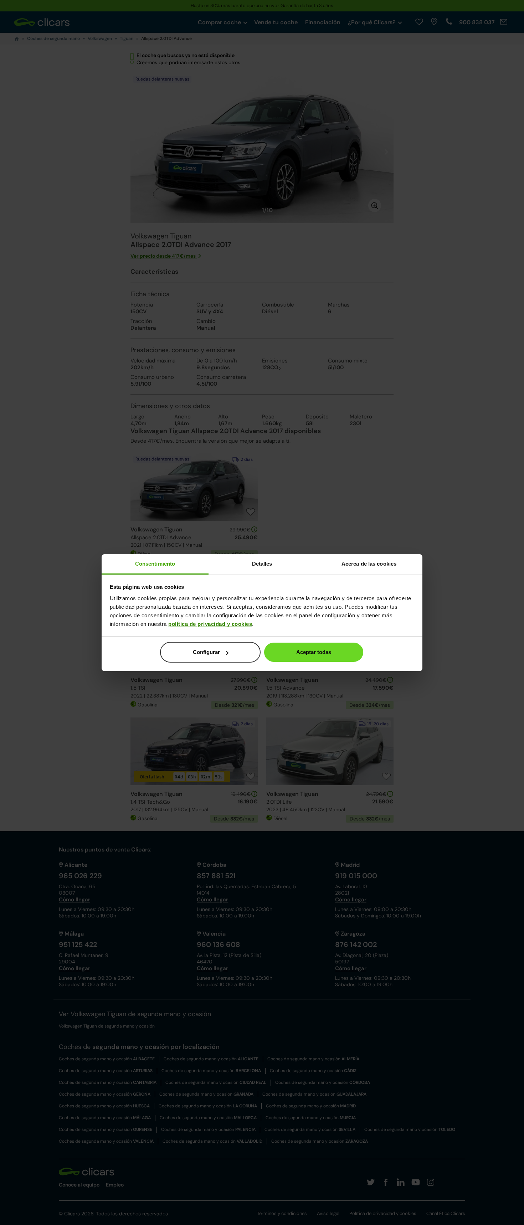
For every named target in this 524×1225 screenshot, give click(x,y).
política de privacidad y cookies (210, 624)
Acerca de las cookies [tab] (368, 564)
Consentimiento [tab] (155, 564)
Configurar (206, 652)
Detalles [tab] (262, 564)
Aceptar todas (313, 652)
